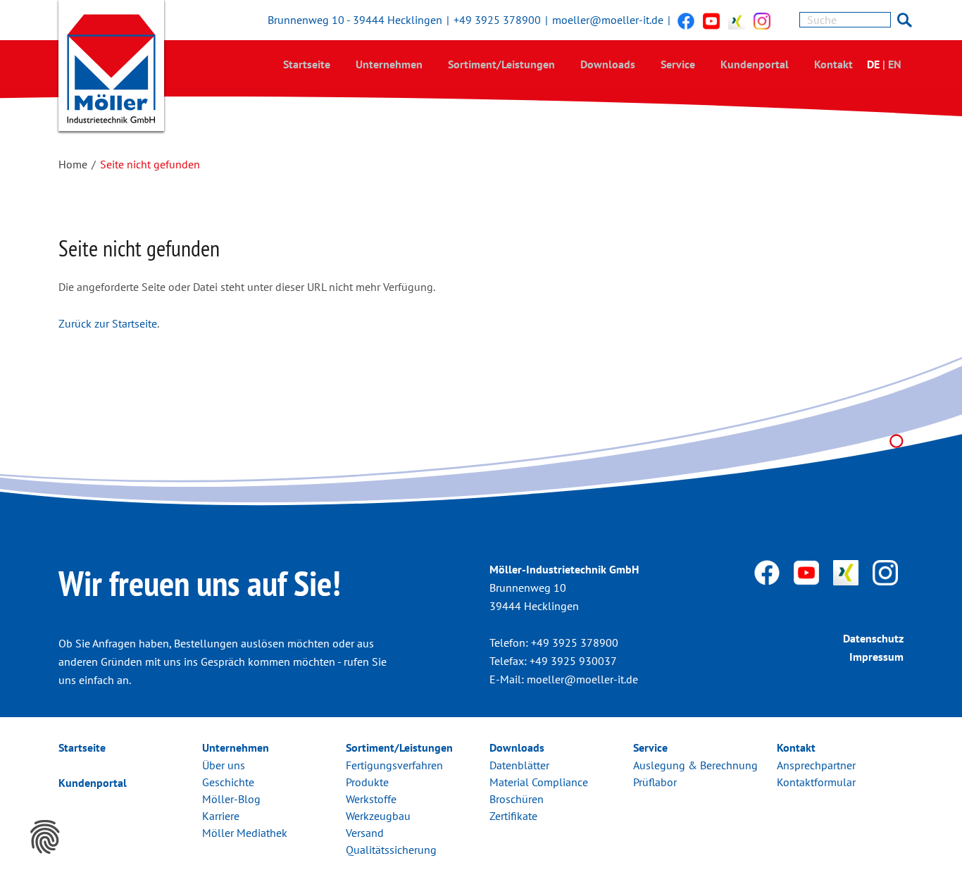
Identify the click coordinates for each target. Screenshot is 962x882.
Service (678, 64)
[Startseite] (111, 68)
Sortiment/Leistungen (501, 64)
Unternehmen (389, 64)
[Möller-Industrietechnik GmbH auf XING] (736, 20)
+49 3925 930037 (573, 661)
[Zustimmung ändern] (45, 837)
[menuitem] (307, 63)
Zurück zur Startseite (107, 323)
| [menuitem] (883, 64)
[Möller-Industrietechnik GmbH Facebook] (686, 20)
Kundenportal (754, 64)
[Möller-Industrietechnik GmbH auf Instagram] (762, 20)
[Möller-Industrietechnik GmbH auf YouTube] (711, 20)
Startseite (306, 64)
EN (894, 64)
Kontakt (833, 64)
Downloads (607, 64)
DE (873, 64)
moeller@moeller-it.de (607, 20)
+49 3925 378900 (497, 20)
